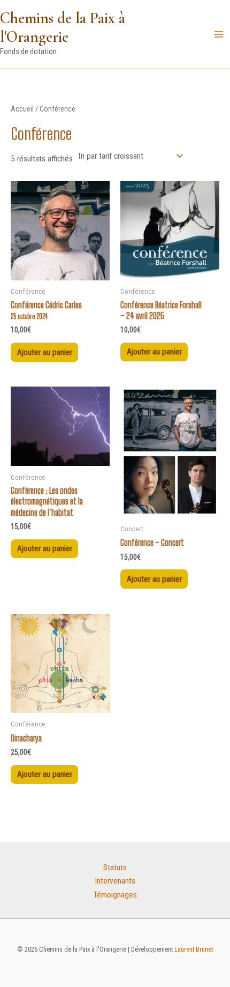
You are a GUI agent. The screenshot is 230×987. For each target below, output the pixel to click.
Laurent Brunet (193, 949)
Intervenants (115, 881)
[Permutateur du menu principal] (219, 34)
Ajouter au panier (44, 352)
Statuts (115, 867)
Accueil (22, 109)
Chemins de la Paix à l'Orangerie (62, 27)
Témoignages (115, 895)
